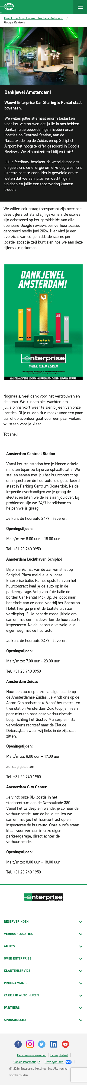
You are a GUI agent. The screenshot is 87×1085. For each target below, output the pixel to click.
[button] (80, 7)
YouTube (65, 1044)
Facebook (18, 1044)
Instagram (30, 1044)
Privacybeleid (59, 1055)
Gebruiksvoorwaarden (31, 1055)
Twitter (42, 1044)
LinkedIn (53, 1044)
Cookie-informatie (24, 1062)
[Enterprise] (7, 7)
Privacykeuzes (54, 1062)
